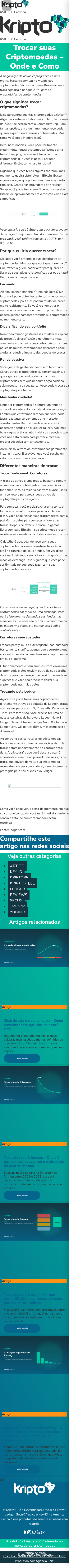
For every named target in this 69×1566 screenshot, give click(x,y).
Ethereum (51, 171)
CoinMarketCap (47, 124)
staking (57, 372)
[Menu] (7, 5)
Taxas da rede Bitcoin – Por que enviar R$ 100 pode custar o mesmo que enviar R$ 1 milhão (33, 1298)
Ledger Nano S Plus (13, 722)
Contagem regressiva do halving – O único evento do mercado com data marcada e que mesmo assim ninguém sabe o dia (33, 1433)
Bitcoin (47, 175)
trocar (31, 494)
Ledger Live (8, 727)
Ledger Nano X (42, 722)
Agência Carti (45, 1561)
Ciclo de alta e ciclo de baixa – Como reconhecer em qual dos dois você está (33, 1024)
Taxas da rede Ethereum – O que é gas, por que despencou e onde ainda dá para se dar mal (34, 1161)
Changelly (43, 708)
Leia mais (22, 1058)
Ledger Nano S (51, 717)
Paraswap (58, 708)
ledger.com (17, 830)
